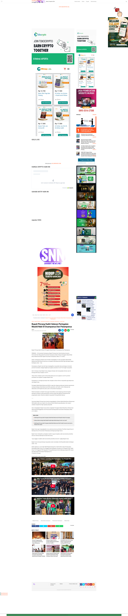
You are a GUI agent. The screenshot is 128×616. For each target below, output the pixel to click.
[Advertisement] (64, 17)
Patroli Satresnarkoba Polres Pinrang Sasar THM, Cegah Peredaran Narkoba (93, 310)
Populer (87, 1)
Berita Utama (77, 1)
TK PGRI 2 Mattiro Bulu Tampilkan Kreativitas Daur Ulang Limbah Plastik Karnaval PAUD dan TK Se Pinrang (88, 147)
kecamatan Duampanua (45, 321)
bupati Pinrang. (37, 321)
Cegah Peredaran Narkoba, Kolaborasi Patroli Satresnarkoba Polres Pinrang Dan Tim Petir (93, 314)
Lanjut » (94, 319)
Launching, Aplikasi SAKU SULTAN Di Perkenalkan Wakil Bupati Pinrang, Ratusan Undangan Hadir (90, 306)
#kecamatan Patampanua (57, 520)
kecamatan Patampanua (54, 321)
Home (33, 321)
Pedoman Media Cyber (73, 583)
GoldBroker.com (56, 163)
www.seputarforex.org (64, 6)
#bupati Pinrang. (36, 520)
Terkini (83, 1)
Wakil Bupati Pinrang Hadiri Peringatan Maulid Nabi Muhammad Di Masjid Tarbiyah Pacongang (52, 417)
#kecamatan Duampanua (45, 520)
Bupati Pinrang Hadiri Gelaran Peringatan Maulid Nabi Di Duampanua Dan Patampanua (52, 325)
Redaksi (61, 583)
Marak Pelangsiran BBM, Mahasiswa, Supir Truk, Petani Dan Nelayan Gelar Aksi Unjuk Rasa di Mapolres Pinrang (88, 141)
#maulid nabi (66, 520)
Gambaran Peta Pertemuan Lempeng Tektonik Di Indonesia (87, 135)
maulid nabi (62, 321)
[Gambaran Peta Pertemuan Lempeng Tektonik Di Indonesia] (78, 136)
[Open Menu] (1, 1)
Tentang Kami (53, 583)
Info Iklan (52, 585)
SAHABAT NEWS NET (37, 0)
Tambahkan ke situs (82, 162)
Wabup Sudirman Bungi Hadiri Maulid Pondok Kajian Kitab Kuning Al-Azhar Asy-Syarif (50, 420)
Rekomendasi (93, 1)
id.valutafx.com (91, 162)
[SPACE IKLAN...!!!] (118, 47)
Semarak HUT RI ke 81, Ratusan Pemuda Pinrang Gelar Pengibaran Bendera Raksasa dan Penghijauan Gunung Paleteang (90, 318)
